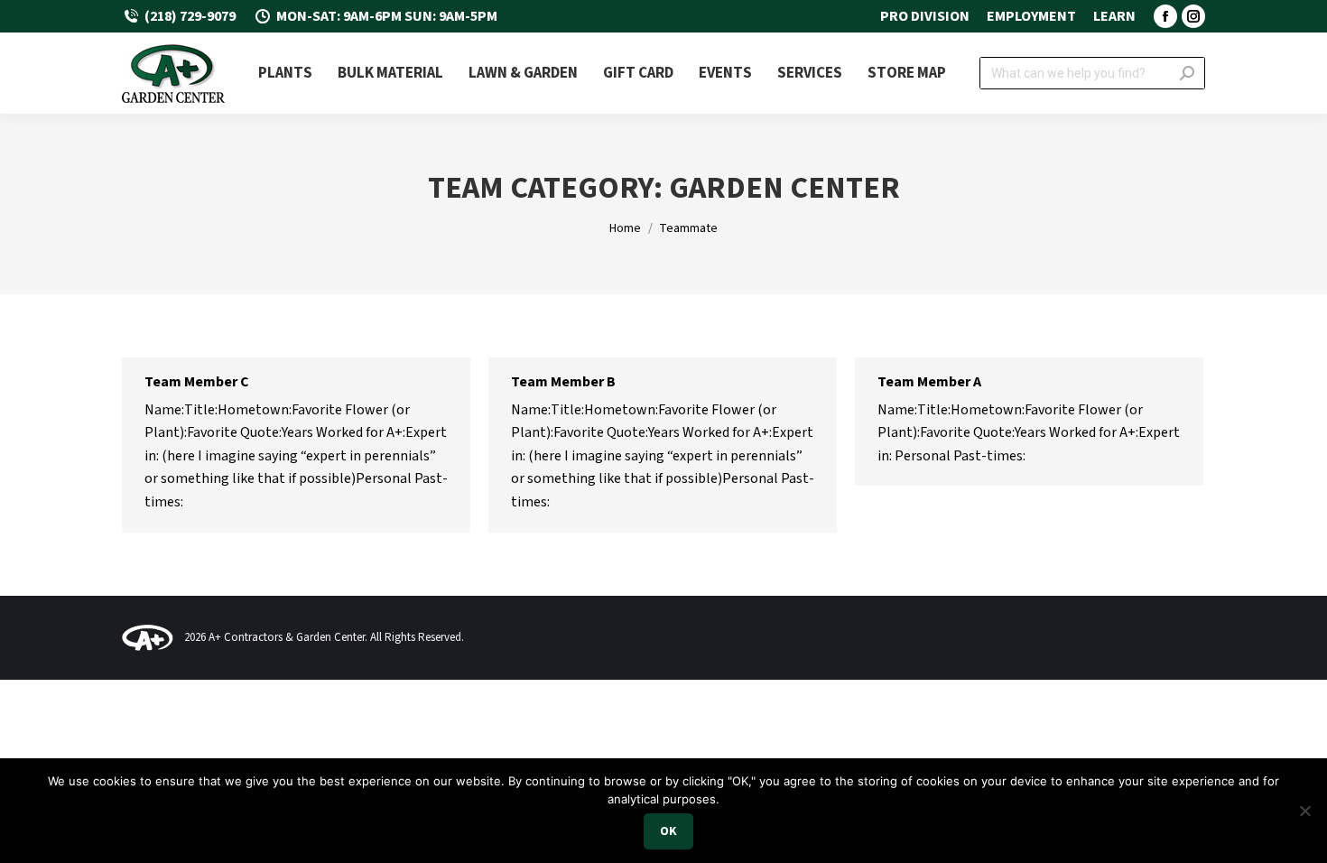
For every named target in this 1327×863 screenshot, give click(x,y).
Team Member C (196, 382)
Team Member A (929, 382)
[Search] (1187, 73)
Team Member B (563, 382)
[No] (1304, 811)
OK (668, 831)
